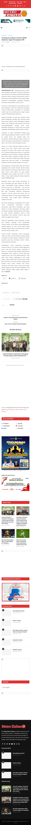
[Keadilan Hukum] (6, 652)
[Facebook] (6, 5)
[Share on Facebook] (16, 299)
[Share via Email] (26, 299)
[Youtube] (15, 5)
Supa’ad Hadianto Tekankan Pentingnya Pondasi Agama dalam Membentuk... (15, 355)
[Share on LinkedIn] (19, 299)
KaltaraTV (19, 3)
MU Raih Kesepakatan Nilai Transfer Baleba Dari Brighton (8, 541)
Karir (24, 1)
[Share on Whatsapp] (21, 299)
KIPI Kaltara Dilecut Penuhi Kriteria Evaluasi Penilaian (20, 631)
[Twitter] (8, 5)
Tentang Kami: (12, 1)
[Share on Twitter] (18, 299)
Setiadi (7, 42)
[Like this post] (15, 299)
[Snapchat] (20, 5)
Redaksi (5, 1)
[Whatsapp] (22, 5)
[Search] (29, 27)
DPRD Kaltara (6, 292)
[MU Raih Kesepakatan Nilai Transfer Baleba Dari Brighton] (8, 533)
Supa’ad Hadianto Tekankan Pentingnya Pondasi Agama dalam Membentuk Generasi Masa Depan (8, 520)
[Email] (17, 5)
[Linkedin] (13, 5)
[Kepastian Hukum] (6, 642)
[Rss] (24, 5)
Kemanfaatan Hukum (18, 611)
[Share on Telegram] (23, 299)
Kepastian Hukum (18, 640)
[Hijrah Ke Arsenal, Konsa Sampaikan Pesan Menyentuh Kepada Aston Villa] (22, 533)
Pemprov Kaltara (16, 292)
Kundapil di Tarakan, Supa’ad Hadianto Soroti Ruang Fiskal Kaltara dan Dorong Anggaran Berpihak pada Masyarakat (22, 521)
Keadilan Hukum (17, 649)
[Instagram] (10, 5)
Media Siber (19, 1)
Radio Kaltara (12, 3)
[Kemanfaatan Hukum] (6, 613)
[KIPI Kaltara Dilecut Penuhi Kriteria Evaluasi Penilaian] (6, 632)
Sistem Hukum (17, 620)
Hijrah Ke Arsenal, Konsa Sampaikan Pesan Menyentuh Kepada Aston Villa (21, 542)
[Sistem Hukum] (6, 623)
